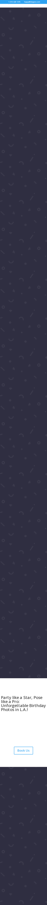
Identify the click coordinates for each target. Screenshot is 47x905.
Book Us (23, 750)
